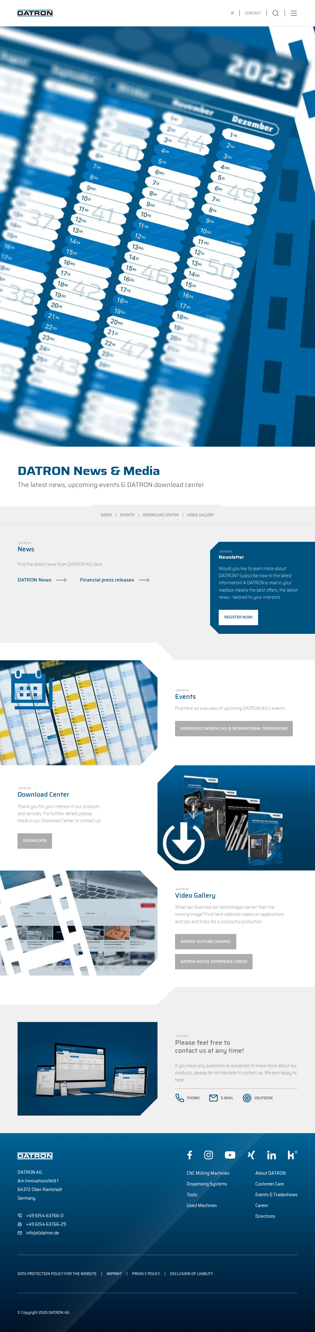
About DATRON (270, 1173)
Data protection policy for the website (57, 1274)
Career (261, 1205)
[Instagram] (208, 1155)
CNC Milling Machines (208, 1173)
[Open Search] (275, 13)
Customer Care (269, 1184)
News (106, 515)
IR (232, 13)
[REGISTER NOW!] (238, 617)
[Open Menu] (293, 13)
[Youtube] (230, 1155)
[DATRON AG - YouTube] (205, 941)
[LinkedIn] (271, 1155)
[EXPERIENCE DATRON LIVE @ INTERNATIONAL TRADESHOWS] (234, 728)
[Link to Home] (35, 13)
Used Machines (202, 1205)
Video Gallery (200, 515)
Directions (265, 1216)
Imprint (114, 1274)
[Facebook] (189, 1155)
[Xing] (251, 1155)
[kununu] (292, 1155)
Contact (253, 13)
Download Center (161, 515)
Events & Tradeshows (276, 1194)
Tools (192, 1194)
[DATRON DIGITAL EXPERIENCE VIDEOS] (214, 961)
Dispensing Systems (207, 1184)
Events (127, 515)
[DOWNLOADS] (35, 841)
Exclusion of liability (191, 1274)
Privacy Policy (146, 1274)
